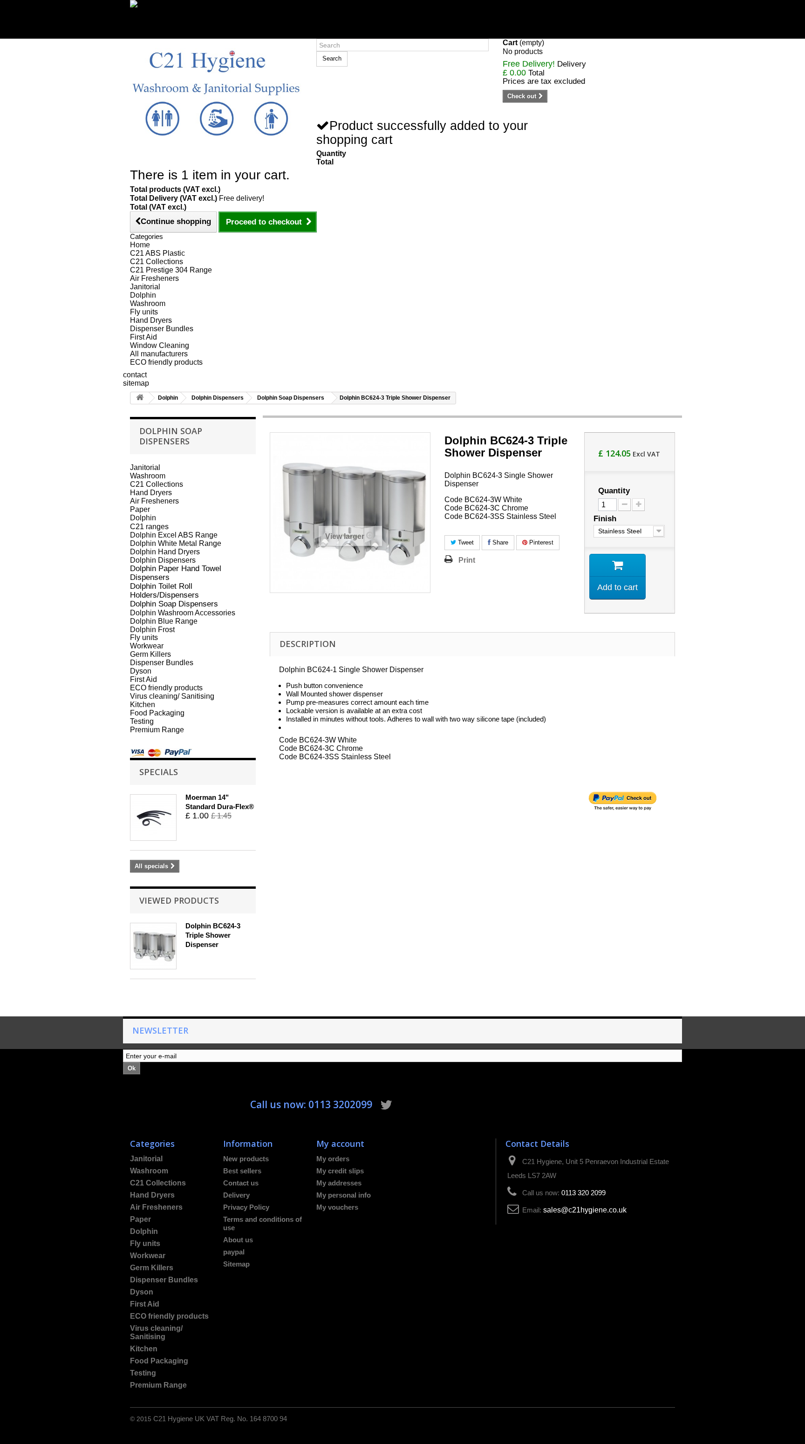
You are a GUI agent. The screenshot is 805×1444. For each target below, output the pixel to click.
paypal (234, 1252)
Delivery (236, 1195)
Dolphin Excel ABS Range (174, 535)
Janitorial (145, 287)
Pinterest (540, 542)
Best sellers (242, 1171)
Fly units (144, 312)
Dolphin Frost (152, 629)
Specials (158, 771)
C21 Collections (156, 262)
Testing (142, 721)
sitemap (136, 383)
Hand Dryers (151, 320)
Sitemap (236, 1264)
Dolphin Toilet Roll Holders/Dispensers (164, 590)
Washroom (147, 303)
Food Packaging (157, 713)
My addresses (339, 1183)
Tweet (465, 542)
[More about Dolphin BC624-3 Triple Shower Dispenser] (153, 946)
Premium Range (157, 730)
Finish (606, 518)
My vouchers (337, 1207)
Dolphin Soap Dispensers (290, 398)
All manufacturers (159, 354)
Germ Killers (150, 654)
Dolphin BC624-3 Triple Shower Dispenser (212, 935)
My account (340, 1143)
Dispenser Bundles (161, 329)
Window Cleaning (159, 345)
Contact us (241, 1183)
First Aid (143, 337)
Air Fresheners (154, 278)
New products (246, 1159)
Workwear (147, 646)
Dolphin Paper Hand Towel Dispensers (175, 573)
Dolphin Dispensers (217, 398)
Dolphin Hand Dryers (165, 551)
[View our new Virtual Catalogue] (402, 15)
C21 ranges (149, 526)
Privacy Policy (246, 1207)
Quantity (614, 491)
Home (140, 245)
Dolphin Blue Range (164, 621)
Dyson (140, 671)
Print (466, 560)
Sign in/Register (156, 34)
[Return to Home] (140, 398)
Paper (140, 509)
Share (499, 542)
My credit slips (340, 1171)
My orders (332, 1159)
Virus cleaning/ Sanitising (172, 696)
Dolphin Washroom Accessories (182, 612)
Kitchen (142, 704)
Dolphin (143, 295)
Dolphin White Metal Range (175, 543)
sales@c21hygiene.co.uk (585, 1210)
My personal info (343, 1195)
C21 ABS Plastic (157, 253)
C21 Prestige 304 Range (171, 270)
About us (238, 1240)
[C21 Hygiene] (216, 92)
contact (135, 375)
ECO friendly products (166, 362)
